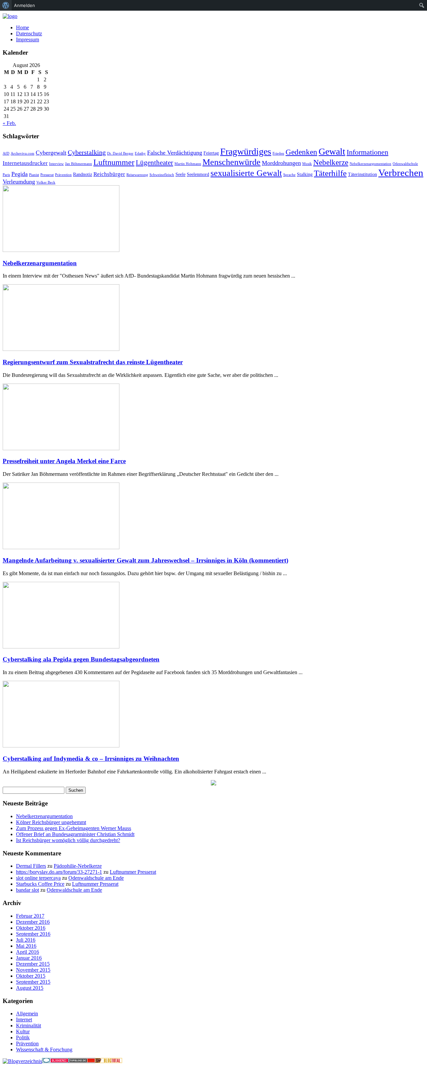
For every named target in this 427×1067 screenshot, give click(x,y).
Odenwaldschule (405, 164)
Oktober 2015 (30, 976)
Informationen (367, 152)
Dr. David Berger (120, 153)
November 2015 (33, 970)
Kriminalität (28, 1025)
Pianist (34, 175)
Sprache (289, 175)
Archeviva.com (22, 153)
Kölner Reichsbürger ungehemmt (51, 822)
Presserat (47, 175)
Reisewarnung (137, 175)
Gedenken (301, 152)
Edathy (140, 153)
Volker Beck (45, 182)
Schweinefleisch (161, 175)
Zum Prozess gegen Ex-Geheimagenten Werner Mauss (73, 828)
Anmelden (24, 5)
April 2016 (27, 952)
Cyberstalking (87, 152)
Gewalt (332, 151)
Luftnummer (113, 162)
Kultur (23, 1031)
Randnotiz (82, 174)
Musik (307, 164)
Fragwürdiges (245, 151)
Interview (56, 164)
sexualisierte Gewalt (246, 173)
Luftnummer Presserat (133, 872)
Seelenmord (198, 174)
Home (22, 27)
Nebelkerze (330, 162)
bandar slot (27, 890)
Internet (24, 1019)
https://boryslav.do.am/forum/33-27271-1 (59, 872)
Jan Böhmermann (78, 164)
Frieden (278, 153)
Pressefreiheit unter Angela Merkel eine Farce (64, 461)
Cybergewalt (51, 152)
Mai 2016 (26, 946)
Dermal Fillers (31, 866)
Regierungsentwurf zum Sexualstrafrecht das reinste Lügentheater (93, 362)
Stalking (305, 174)
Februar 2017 (30, 916)
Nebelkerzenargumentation (370, 164)
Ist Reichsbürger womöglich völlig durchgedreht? (68, 840)
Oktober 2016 (30, 928)
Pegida (19, 174)
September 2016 (33, 934)
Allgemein (27, 1013)
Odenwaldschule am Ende (96, 878)
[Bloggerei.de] (55, 1061)
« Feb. (9, 123)
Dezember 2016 (33, 922)
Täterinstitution (362, 174)
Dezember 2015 (33, 964)
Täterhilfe (330, 173)
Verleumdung (19, 181)
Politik (23, 1037)
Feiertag (211, 153)
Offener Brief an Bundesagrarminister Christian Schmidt (75, 834)
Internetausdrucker (25, 163)
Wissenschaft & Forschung (44, 1049)
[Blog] (22, 1061)
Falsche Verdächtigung (174, 152)
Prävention (63, 175)
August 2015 (29, 988)
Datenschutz (29, 33)
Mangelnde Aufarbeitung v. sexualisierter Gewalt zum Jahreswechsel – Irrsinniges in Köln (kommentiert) (145, 560)
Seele (180, 174)
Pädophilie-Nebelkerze (78, 866)
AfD (6, 153)
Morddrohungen (281, 163)
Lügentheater (154, 163)
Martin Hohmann (187, 164)
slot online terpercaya (38, 878)
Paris (6, 175)
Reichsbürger (109, 174)
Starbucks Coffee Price (40, 884)
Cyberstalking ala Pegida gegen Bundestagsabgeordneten (81, 659)
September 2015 (33, 982)
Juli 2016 (25, 940)
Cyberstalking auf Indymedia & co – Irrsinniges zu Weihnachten (91, 758)
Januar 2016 (29, 958)
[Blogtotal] (108, 1061)
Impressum (27, 39)
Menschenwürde (231, 162)
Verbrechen (400, 172)
